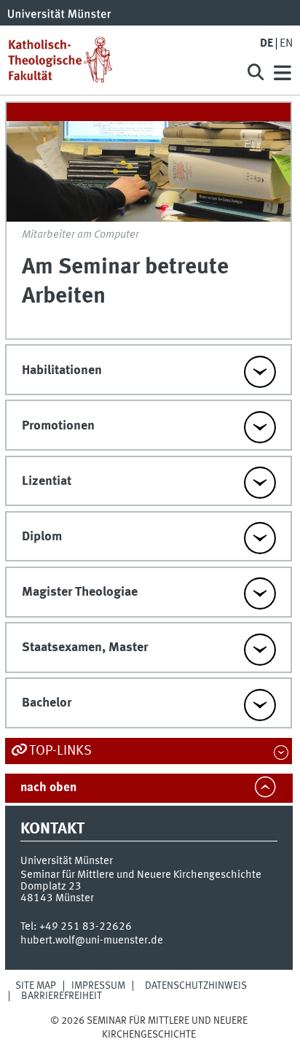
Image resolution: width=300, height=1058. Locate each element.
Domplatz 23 (51, 886)
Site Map (35, 986)
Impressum (98, 986)
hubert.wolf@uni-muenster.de (91, 940)
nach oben (48, 788)
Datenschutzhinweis (196, 986)
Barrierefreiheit (61, 996)
